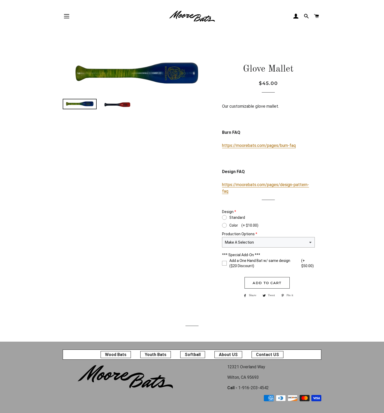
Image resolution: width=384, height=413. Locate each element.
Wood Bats (115, 354)
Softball (193, 354)
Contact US (267, 354)
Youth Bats (155, 354)
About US (228, 354)
